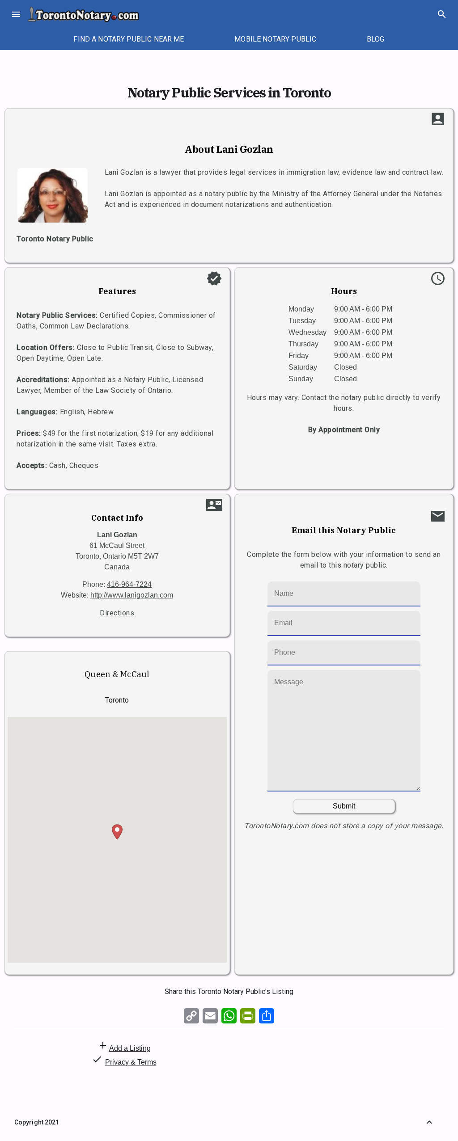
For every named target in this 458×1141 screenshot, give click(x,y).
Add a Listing (130, 1048)
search (442, 14)
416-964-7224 (129, 584)
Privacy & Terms (131, 1062)
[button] (117, 832)
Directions (117, 613)
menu (16, 14)
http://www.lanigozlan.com (131, 595)
